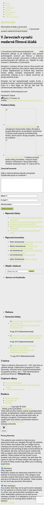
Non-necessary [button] (7, 483)
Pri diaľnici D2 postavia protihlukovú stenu (23, 247)
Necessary (8, 468)
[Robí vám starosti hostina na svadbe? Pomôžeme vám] (26, 323)
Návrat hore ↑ (27, 409)
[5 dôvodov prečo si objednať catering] (26, 336)
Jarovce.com (8, 22)
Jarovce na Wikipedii (13, 383)
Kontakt (8, 403)
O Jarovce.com (11, 400)
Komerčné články (12, 398)
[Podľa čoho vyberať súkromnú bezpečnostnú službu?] (26, 348)
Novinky (8, 5)
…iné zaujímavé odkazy (14, 389)
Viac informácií (18, 422)
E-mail (4, 200)
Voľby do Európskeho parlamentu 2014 (26, 222)
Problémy (8, 14)
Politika (7, 10)
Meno (4, 196)
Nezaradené (13, 29)
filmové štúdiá (13, 100)
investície (23, 100)
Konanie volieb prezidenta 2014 (23, 224)
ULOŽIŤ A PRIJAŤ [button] (8, 503)
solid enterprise (34, 100)
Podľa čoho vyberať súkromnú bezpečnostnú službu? (22, 351)
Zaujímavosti (9, 7)
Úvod (7, 3)
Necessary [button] (5, 466)
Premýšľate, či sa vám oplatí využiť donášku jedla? (26, 243)
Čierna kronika (10, 12)
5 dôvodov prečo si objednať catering (25, 338)
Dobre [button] (9, 422)
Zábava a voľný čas (12, 16)
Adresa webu (6, 204)
